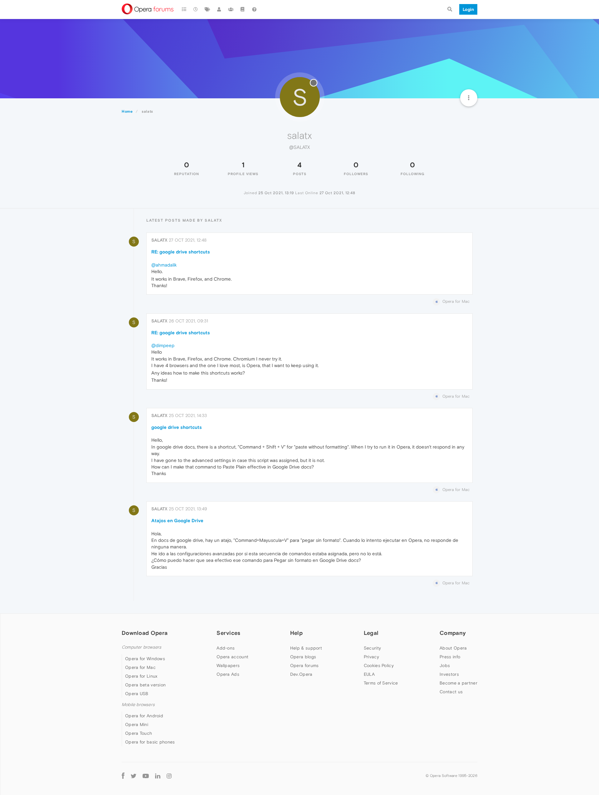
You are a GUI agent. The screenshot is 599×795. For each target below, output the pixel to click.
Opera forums (304, 665)
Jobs (445, 665)
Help (296, 633)
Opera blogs (303, 656)
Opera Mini (136, 724)
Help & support (306, 647)
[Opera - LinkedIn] (157, 775)
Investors (449, 674)
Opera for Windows (145, 658)
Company (453, 633)
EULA (369, 674)
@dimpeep (162, 345)
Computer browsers (141, 647)
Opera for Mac (140, 667)
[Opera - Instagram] (169, 775)
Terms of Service (381, 682)
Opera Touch (138, 733)
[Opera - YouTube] (145, 775)
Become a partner (458, 682)
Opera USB (137, 693)
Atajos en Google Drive (177, 520)
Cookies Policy (379, 665)
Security (372, 647)
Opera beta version (145, 684)
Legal (371, 633)
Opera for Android (144, 715)
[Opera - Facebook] (123, 775)
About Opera (453, 647)
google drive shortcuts (176, 427)
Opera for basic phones (150, 741)
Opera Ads (228, 674)
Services (228, 633)
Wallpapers (228, 665)
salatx (159, 240)
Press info (450, 656)
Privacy (371, 656)
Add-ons (226, 647)
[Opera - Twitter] (133, 775)
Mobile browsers (138, 704)
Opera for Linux (141, 676)
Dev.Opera (301, 674)
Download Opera (145, 633)
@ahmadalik (164, 264)
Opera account (232, 656)
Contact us (451, 691)
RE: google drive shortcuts (180, 251)
